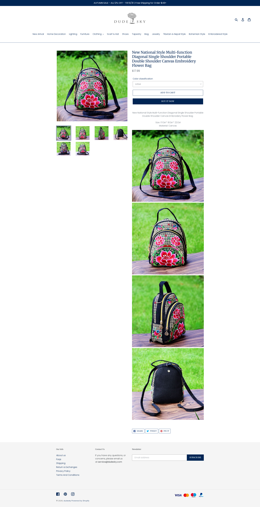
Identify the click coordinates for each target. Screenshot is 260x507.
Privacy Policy (63, 471)
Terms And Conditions (67, 475)
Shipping (60, 463)
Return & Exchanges (66, 467)
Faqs (58, 459)
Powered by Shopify (80, 500)
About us (61, 455)
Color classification (143, 78)
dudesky (67, 500)
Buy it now (167, 101)
